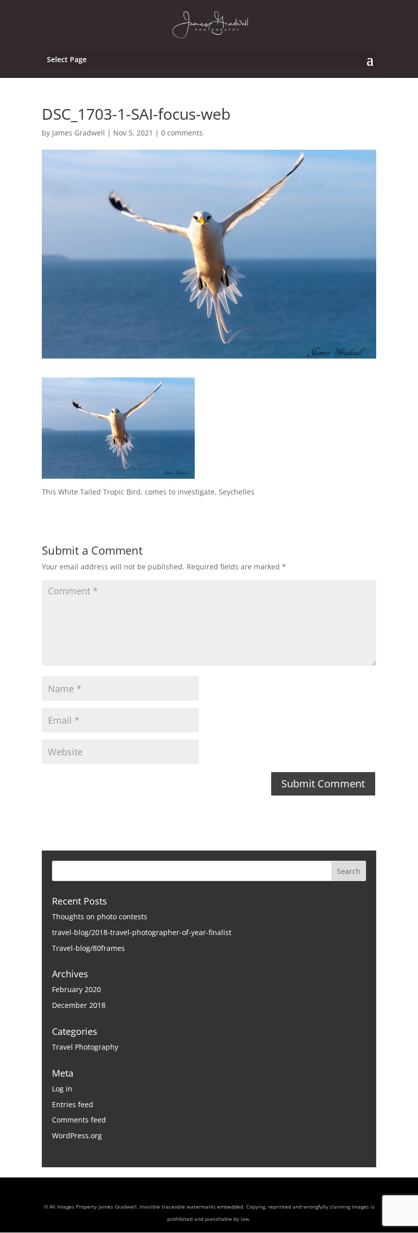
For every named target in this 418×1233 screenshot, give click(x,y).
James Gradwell (78, 133)
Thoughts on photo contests (99, 916)
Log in (62, 1088)
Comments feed (79, 1120)
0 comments (182, 133)
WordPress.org (77, 1135)
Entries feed (72, 1104)
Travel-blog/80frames (88, 948)
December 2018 (79, 1005)
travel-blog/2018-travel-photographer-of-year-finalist (141, 932)
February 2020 (76, 989)
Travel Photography (85, 1047)
